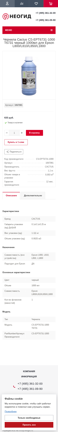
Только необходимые (29, 418)
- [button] (7, 133)
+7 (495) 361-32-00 (46, 13)
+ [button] (21, 133)
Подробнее (11, 411)
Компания (29, 371)
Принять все (29, 425)
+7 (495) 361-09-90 (46, 20)
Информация (29, 376)
